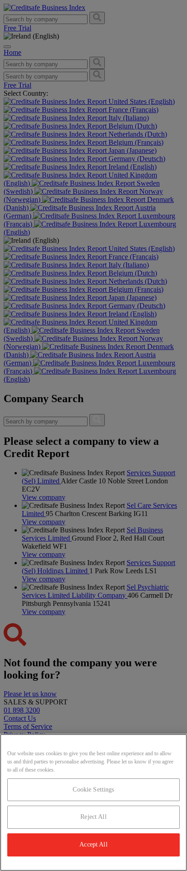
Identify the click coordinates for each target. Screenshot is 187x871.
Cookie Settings (93, 789)
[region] (93, 802)
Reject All (93, 816)
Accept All (93, 844)
